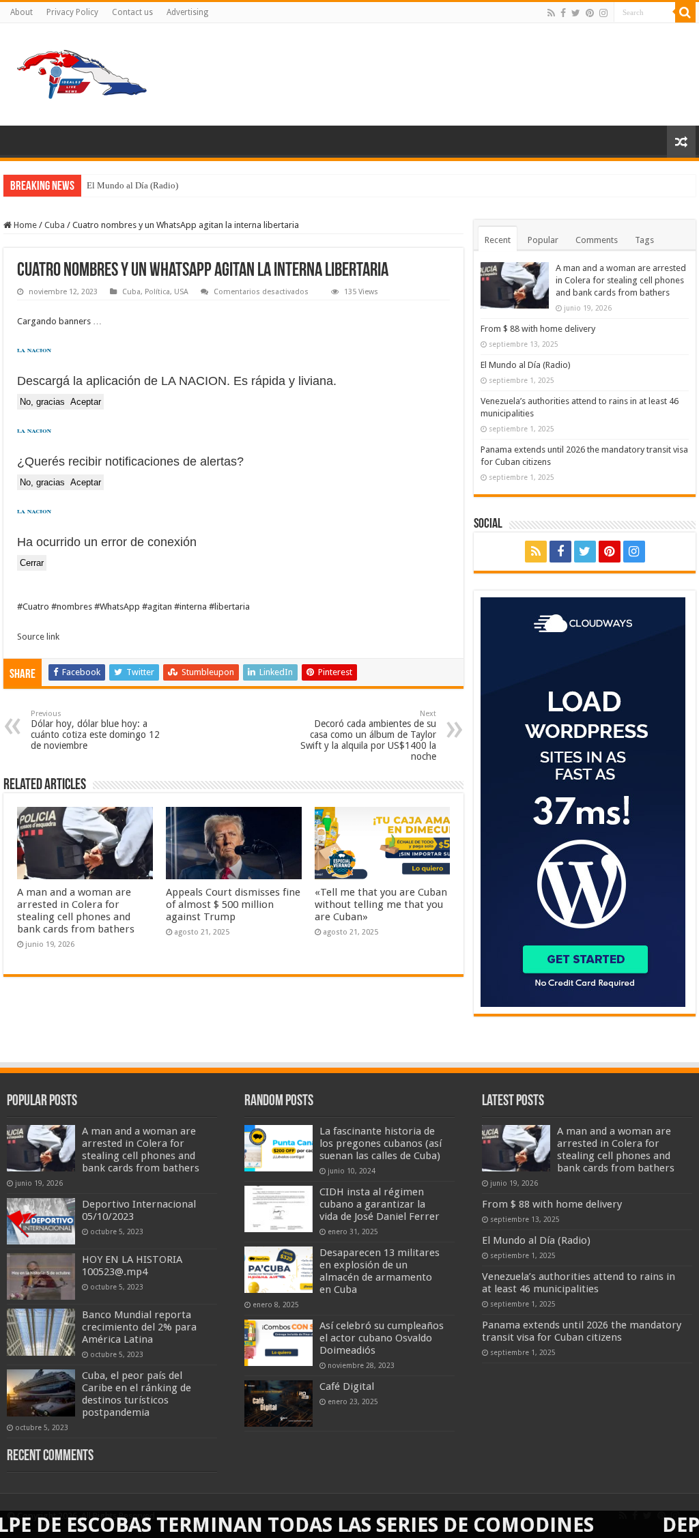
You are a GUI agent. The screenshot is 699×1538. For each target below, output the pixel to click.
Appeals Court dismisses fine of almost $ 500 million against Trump (233, 904)
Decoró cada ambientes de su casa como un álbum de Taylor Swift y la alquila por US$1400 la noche (368, 735)
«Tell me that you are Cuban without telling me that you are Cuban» (381, 904)
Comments (596, 240)
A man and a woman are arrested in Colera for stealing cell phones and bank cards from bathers (75, 910)
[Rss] (551, 13)
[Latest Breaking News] (82, 71)
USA (181, 291)
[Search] (685, 12)
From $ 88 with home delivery (538, 329)
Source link (38, 636)
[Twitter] (576, 13)
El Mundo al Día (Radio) (132, 185)
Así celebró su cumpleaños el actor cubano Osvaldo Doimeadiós (381, 1338)
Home (24, 225)
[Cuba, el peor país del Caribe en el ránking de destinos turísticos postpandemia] (41, 1392)
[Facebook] (563, 13)
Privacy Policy (72, 12)
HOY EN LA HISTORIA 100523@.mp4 (132, 1265)
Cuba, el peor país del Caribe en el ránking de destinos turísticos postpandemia (136, 1394)
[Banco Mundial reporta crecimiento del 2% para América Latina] (41, 1332)
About (21, 12)
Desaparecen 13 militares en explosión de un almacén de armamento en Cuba (379, 1271)
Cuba (54, 225)
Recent (498, 240)
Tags (644, 240)
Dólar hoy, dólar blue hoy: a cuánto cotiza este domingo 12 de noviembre (95, 730)
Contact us (132, 12)
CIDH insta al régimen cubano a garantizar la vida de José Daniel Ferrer (379, 1204)
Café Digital (346, 1386)
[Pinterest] (589, 13)
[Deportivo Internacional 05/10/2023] (41, 1221)
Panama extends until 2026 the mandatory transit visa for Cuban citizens (581, 1331)
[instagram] (603, 13)
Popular (543, 240)
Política (157, 291)
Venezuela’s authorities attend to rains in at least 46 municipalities (578, 1282)
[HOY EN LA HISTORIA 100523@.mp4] (41, 1276)
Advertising (187, 12)
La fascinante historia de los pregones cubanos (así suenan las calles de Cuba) (380, 1143)
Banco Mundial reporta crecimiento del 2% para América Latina (139, 1327)
